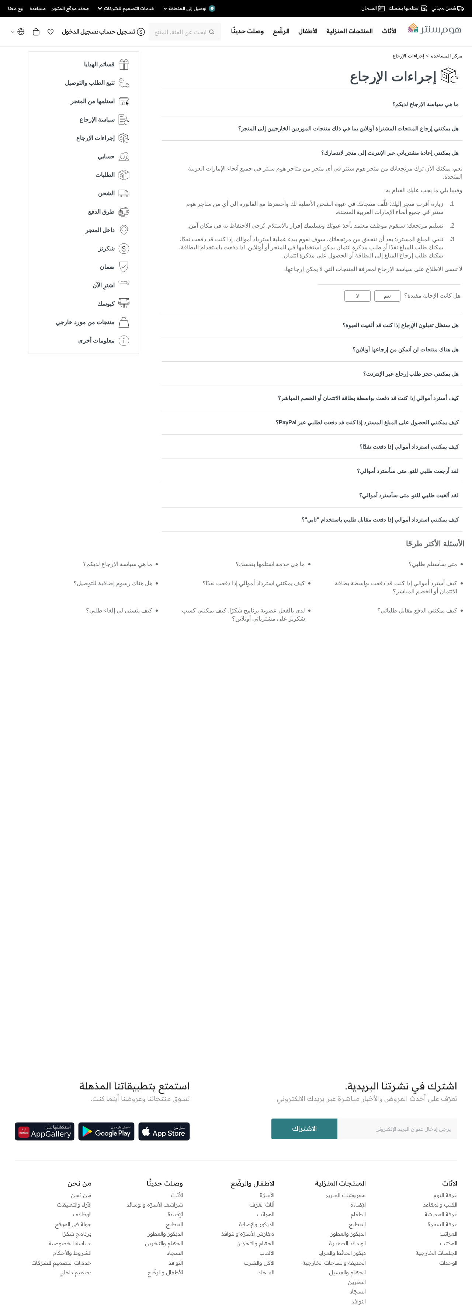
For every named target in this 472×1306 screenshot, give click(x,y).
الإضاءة (358, 1204)
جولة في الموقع (73, 1224)
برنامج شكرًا (76, 1233)
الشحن (106, 193)
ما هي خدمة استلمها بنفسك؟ (270, 564)
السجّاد (358, 1291)
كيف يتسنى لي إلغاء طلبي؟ (119, 610)
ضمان (107, 267)
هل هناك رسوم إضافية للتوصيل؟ (112, 583)
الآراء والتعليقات (74, 1204)
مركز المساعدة (446, 56)
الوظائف (82, 1214)
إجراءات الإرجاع (408, 56)
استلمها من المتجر (93, 101)
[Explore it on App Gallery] (44, 1131)
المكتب (448, 1243)
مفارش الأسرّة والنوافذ (247, 1233)
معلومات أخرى (96, 340)
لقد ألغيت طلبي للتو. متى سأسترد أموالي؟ (409, 495)
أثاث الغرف (261, 1204)
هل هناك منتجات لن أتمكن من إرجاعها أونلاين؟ (406, 349)
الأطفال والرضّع (165, 1272)
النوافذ (358, 1301)
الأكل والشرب (259, 1263)
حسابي (106, 156)
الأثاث (177, 1195)
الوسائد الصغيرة (347, 1243)
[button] (50, 31)
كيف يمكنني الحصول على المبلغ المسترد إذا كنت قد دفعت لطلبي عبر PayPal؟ (367, 422)
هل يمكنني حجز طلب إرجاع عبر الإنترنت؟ (411, 374)
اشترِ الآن (104, 285)
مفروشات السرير (345, 1195)
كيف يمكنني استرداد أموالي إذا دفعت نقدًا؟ (409, 446)
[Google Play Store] (106, 1131)
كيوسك (106, 304)
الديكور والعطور (348, 1233)
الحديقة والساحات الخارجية (334, 1263)
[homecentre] (432, 28)
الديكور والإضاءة (256, 1224)
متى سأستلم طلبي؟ (433, 564)
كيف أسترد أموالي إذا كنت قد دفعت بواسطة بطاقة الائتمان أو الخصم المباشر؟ (368, 398)
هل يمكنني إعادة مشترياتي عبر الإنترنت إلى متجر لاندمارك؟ (390, 153)
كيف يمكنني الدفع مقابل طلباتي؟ (417, 610)
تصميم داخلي (75, 1272)
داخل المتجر (100, 230)
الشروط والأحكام (72, 1253)
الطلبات (105, 175)
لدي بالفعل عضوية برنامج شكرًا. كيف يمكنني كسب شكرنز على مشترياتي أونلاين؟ (243, 614)
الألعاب (267, 1253)
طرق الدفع (101, 211)
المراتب (448, 1233)
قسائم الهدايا (99, 64)
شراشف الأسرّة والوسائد (154, 1204)
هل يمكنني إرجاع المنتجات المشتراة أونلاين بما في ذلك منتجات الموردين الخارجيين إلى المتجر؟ (348, 128)
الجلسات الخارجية (436, 1253)
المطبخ (357, 1224)
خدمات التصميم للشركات (61, 1263)
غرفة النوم (445, 1195)
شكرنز (106, 248)
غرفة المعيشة (440, 1214)
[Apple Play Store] (164, 1131)
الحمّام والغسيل (347, 1272)
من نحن (81, 1195)
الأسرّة (267, 1195)
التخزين (357, 1282)
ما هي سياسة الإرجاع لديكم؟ (425, 104)
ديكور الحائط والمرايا (342, 1253)
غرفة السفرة (442, 1224)
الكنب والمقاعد (440, 1204)
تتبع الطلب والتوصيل (90, 83)
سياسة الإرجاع (97, 119)
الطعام (358, 1214)
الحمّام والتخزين (255, 1243)
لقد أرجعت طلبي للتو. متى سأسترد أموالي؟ (408, 471)
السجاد (266, 1272)
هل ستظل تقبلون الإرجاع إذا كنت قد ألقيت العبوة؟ (401, 325)
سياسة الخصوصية (69, 1243)
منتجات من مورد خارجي (85, 322)
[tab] (312, 104)
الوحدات (448, 1263)
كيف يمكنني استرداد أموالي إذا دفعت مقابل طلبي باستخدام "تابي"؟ (380, 519)
